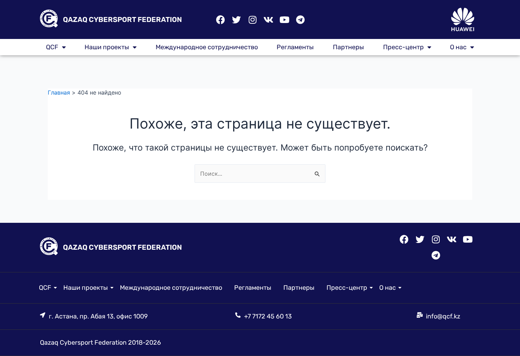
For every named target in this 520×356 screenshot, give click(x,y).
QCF (45, 288)
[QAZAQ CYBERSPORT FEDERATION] (49, 20)
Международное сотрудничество (207, 47)
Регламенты (295, 47)
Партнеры (348, 47)
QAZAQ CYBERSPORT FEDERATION (122, 19)
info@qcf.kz (443, 316)
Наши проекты (107, 47)
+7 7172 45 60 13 (268, 316)
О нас (458, 47)
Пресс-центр (403, 47)
